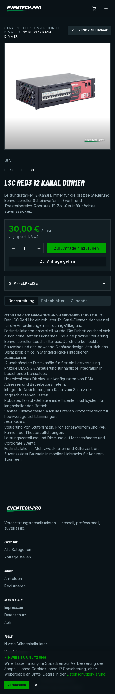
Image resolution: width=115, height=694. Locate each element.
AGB (8, 622)
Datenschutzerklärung (86, 674)
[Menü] (106, 8)
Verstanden (16, 685)
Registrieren (15, 586)
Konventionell (46, 28)
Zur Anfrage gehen (57, 261)
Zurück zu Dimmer (93, 30)
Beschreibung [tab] (21, 300)
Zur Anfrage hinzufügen (76, 248)
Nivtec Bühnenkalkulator (25, 644)
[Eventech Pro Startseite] (24, 9)
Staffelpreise (23, 283)
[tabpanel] (57, 385)
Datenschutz (15, 615)
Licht (23, 28)
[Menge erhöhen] (39, 248)
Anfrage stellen (17, 557)
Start (10, 28)
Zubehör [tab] (79, 300)
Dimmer (11, 32)
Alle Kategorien (17, 549)
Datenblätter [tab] (52, 300)
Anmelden (13, 578)
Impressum (13, 607)
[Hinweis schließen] (36, 685)
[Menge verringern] (13, 248)
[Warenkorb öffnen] (94, 8)
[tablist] (57, 301)
